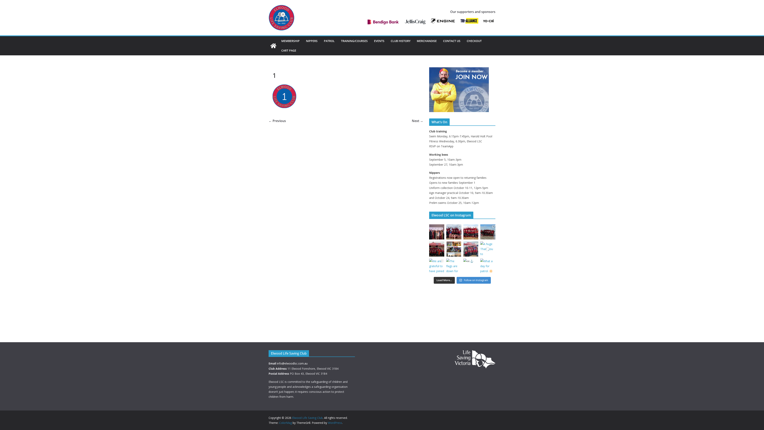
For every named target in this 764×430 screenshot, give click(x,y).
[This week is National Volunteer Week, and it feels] (453, 249)
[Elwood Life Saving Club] (273, 46)
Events (379, 41)
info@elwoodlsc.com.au (292, 363)
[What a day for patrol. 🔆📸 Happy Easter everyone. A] (487, 266)
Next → (417, 121)
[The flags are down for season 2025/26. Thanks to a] (453, 266)
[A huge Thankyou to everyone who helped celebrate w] (487, 249)
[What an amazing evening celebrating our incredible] (436, 231)
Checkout (474, 41)
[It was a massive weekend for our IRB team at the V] (470, 231)
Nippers (312, 41)
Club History (400, 41)
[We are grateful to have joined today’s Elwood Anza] (436, 266)
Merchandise (427, 41)
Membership (290, 41)
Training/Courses (354, 41)
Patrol (329, 41)
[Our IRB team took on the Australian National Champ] (453, 231)
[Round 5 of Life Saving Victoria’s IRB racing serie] (487, 231)
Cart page (288, 50)
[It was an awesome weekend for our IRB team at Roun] (436, 249)
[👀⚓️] (470, 266)
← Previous (277, 121)
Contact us (451, 41)
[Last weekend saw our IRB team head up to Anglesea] (470, 249)
